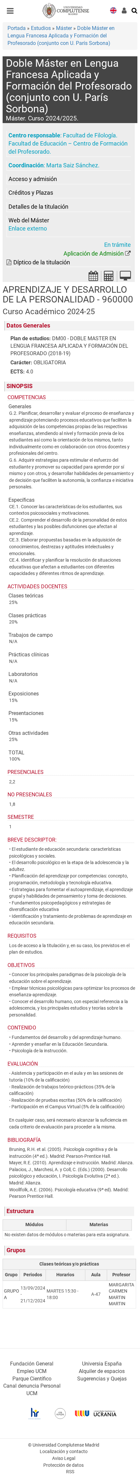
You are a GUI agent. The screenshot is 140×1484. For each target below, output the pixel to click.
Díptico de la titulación (41, 262)
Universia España (102, 1364)
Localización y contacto (64, 1451)
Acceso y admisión (32, 179)
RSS (70, 1472)
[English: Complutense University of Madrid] (113, 10)
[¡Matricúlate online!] (125, 278)
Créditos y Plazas (30, 192)
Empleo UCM (32, 1371)
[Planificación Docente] (93, 278)
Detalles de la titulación (38, 206)
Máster (64, 28)
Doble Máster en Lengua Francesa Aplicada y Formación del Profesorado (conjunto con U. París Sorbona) (61, 35)
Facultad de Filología (89, 135)
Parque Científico (31, 1379)
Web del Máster (28, 220)
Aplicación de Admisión (93, 253)
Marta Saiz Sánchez (72, 165)
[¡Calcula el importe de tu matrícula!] (109, 278)
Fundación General (31, 1364)
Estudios (41, 28)
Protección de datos (63, 1465)
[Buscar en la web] (135, 10)
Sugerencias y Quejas (102, 1379)
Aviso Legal (63, 1458)
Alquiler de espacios (102, 1371)
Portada (16, 28)
